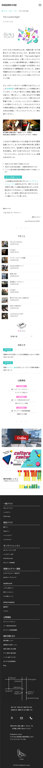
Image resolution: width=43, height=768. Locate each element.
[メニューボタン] (40, 5)
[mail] (21, 718)
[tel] (31, 718)
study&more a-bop (24, 765)
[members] (12, 718)
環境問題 (9, 88)
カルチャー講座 (11, 367)
